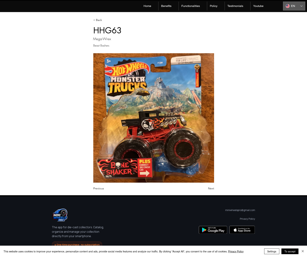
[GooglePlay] (213, 230)
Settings (271, 251)
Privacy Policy (236, 251)
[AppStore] (242, 230)
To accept (289, 251)
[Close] (303, 251)
